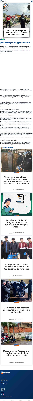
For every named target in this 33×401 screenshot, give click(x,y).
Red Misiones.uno (4, 379)
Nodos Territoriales (4, 383)
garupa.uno (3, 389)
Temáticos (20, 400)
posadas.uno (3, 390)
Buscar (29, 400)
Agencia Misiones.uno (4, 380)
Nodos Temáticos (3, 384)
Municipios (12, 400)
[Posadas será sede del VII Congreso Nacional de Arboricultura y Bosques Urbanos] (16, 214)
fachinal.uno (3, 388)
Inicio (4, 400)
